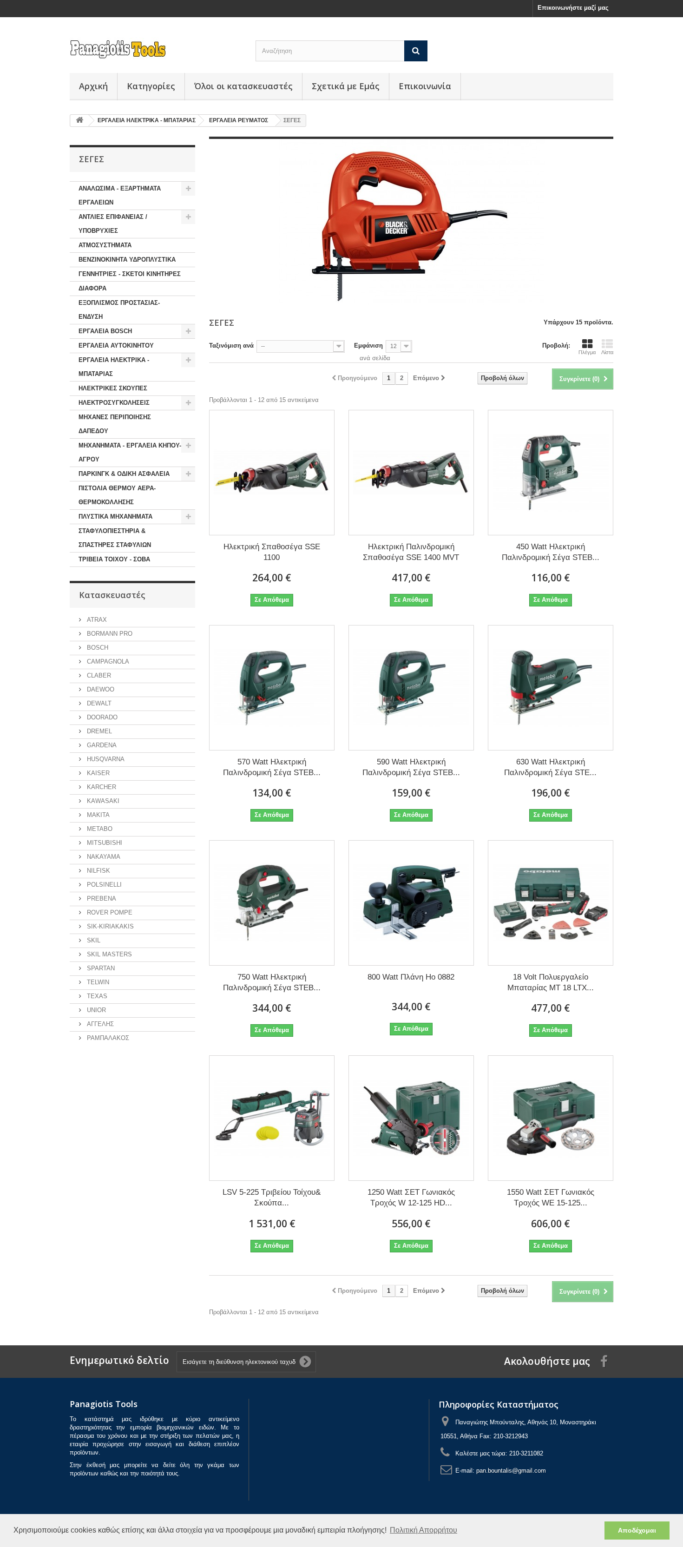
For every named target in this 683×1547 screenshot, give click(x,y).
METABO (98, 828)
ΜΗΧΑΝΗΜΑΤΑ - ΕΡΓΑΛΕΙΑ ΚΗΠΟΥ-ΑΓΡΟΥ (130, 452)
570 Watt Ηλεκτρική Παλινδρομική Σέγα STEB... (272, 767)
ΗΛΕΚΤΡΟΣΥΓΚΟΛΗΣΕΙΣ (114, 402)
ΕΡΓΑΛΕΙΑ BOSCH (105, 331)
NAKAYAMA (102, 856)
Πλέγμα (587, 352)
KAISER (97, 773)
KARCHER (100, 786)
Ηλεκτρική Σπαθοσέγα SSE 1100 (271, 552)
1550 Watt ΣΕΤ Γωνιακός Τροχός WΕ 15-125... (550, 1197)
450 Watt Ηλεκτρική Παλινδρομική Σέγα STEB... (550, 552)
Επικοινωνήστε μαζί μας (573, 7)
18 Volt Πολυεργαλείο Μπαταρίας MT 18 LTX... (550, 982)
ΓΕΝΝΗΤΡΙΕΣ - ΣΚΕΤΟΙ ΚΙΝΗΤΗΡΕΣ (130, 273)
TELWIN (97, 982)
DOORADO (101, 717)
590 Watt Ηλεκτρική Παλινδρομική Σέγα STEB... (411, 767)
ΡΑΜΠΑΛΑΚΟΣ (107, 1037)
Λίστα (607, 352)
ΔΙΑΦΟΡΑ (92, 288)
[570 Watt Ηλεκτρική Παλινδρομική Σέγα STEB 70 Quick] (272, 688)
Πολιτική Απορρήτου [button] (423, 1530)
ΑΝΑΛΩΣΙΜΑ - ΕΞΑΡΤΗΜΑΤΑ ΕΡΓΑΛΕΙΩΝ (120, 195)
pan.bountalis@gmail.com (511, 1470)
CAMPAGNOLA (107, 661)
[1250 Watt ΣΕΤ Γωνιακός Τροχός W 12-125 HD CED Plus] (411, 1118)
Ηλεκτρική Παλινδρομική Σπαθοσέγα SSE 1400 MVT (411, 552)
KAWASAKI (102, 800)
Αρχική (93, 86)
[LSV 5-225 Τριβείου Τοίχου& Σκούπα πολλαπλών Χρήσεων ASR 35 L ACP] (272, 1118)
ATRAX (96, 619)
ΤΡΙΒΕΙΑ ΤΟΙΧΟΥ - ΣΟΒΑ (114, 559)
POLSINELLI (103, 884)
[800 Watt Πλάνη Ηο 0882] (411, 903)
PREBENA (100, 898)
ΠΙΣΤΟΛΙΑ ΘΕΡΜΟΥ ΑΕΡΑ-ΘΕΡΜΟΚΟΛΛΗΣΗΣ (117, 495)
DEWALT (98, 703)
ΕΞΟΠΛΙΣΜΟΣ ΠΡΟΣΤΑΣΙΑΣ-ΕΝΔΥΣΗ (119, 309)
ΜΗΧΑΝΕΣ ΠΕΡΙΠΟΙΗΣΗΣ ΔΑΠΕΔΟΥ (115, 424)
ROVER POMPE (108, 912)
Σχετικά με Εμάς (346, 86)
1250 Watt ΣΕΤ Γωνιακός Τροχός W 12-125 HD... (411, 1197)
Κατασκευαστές (112, 594)
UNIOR (95, 1010)
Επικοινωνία (425, 86)
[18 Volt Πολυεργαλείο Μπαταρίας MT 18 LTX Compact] (551, 903)
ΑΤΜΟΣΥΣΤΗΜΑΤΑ (105, 245)
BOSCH (96, 647)
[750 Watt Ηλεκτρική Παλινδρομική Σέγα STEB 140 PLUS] (272, 903)
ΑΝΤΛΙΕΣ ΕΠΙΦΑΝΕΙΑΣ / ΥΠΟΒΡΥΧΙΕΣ (113, 223)
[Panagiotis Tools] (156, 49)
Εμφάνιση (368, 345)
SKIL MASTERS (108, 954)
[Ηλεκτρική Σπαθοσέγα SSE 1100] (272, 473)
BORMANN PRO (108, 633)
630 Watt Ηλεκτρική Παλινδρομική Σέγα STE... (550, 767)
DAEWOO (99, 689)
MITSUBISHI (103, 842)
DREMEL (98, 731)
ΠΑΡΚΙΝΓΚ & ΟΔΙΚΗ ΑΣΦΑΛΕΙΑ (124, 473)
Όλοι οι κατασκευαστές (243, 86)
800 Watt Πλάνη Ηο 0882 (411, 977)
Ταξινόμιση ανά (231, 345)
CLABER (98, 675)
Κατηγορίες (151, 86)
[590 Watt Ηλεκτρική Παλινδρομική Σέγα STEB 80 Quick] (411, 688)
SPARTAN (100, 968)
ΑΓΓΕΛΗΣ (99, 1023)
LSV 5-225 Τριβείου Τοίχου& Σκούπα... (272, 1197)
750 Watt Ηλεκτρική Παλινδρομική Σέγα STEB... (272, 982)
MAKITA (97, 814)
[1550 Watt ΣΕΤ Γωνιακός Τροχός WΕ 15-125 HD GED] (551, 1118)
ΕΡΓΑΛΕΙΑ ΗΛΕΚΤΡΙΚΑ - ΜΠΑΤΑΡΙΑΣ (114, 366)
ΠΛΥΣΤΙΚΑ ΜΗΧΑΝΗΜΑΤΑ (115, 516)
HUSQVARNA (105, 759)
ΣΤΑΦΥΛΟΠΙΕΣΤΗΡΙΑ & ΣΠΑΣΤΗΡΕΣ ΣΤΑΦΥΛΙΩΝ (115, 537)
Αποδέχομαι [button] (637, 1530)
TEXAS (96, 996)
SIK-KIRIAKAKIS (109, 926)
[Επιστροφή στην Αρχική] (79, 120)
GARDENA (101, 745)
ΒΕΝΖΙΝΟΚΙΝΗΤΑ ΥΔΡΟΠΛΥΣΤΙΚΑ (127, 259)
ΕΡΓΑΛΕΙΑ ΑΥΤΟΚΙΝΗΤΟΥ (116, 345)
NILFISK (97, 870)
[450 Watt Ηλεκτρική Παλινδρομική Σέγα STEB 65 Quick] (551, 473)
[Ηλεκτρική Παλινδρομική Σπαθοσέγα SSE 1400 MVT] (411, 473)
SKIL (92, 940)
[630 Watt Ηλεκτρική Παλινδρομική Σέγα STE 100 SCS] (551, 688)
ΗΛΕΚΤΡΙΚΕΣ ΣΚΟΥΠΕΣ (113, 388)
